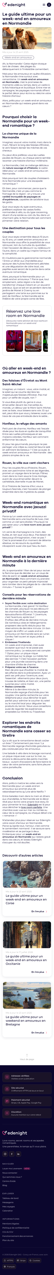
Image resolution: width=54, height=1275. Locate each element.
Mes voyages (8, 1206)
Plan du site (8, 1240)
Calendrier (7, 1210)
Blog (4, 1185)
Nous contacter (9, 1173)
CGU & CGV (7, 1232)
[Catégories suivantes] (48, 341)
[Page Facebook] (11, 1154)
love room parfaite (31, 807)
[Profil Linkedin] (18, 1154)
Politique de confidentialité (15, 1228)
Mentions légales (10, 1223)
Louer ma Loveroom (15, 1168)
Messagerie (8, 1202)
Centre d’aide (9, 1181)
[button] (46, 4)
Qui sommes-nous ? (12, 1177)
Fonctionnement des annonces (17, 1236)
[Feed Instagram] (5, 1154)
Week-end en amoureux (18, 57)
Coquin (11, 349)
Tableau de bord (10, 1198)
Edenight (33, 804)
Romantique (32, 349)
